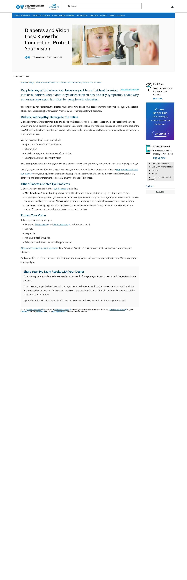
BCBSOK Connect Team (42, 57)
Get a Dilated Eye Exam (117, 310)
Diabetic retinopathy (34, 310)
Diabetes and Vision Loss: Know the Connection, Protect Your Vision (68, 82)
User (172, 6)
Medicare (94, 15)
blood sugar (41, 224)
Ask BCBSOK (82, 15)
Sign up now (159, 157)
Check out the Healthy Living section (38, 248)
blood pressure (60, 224)
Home (24, 82)
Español (103, 15)
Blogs (31, 82)
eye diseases (60, 188)
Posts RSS (160, 192)
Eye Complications (58, 311)
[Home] (37, 6)
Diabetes (155, 170)
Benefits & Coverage (41, 15)
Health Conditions (117, 15)
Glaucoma (39, 311)
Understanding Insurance (63, 15)
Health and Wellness (160, 163)
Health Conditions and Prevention (159, 178)
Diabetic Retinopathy (62, 310)
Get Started (160, 133)
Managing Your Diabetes (162, 167)
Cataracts (24, 311)
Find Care (157, 98)
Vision (154, 173)
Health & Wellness (22, 15)
